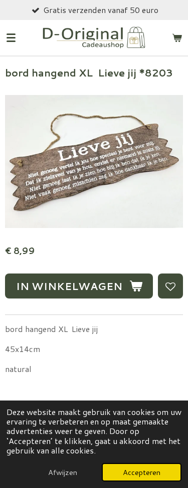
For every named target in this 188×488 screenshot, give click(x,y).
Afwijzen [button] (62, 472)
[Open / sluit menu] (11, 37)
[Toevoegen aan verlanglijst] (170, 286)
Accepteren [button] (141, 472)
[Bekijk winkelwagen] (177, 37)
